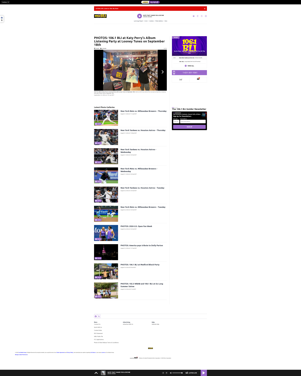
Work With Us (98, 327)
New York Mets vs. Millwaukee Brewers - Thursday (143, 111)
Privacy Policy (70, 352)
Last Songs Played (138, 21)
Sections (4, 2)
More (166, 21)
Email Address (183, 118)
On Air (146, 21)
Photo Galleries (159, 21)
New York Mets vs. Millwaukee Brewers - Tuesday (143, 207)
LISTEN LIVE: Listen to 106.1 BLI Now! (107, 8)
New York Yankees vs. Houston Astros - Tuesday (142, 188)
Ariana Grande (147, 16)
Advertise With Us (128, 324)
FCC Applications (99, 339)
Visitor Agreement (61, 352)
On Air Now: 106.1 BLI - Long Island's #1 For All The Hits (189, 52)
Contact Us (97, 324)
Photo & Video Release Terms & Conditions (106, 342)
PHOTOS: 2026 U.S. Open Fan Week (136, 226)
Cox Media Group (22, 352)
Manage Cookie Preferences (21, 354)
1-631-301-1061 (190, 72)
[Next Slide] (162, 72)
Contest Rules (98, 330)
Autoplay (104, 48)
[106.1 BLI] (150, 2)
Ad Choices (93, 352)
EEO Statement (98, 333)
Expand (97, 48)
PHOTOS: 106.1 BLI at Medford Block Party (140, 265)
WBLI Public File (98, 336)
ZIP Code (175, 118)
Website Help (155, 324)
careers (103, 352)
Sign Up (189, 127)
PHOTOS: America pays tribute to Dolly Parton (142, 245)
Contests (151, 21)
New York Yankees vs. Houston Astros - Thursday (143, 130)
